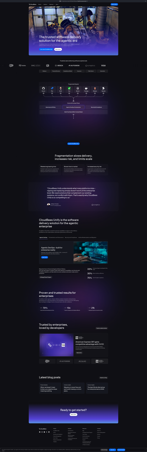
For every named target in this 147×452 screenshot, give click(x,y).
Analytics (55, 441)
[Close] (145, 450)
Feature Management (57, 436)
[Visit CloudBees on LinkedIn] (49, 432)
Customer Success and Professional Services (87, 442)
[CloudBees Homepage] (42, 428)
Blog (83, 430)
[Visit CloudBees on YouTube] (44, 432)
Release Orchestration (57, 439)
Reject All (112, 449)
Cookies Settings (104, 449)
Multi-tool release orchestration (71, 436)
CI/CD (54, 432)
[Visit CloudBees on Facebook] (39, 432)
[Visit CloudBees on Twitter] (46, 432)
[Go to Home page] (32, 4)
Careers (98, 436)
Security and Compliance (57, 434)
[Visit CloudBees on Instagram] (42, 432)
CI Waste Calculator (86, 444)
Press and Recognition (101, 432)
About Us (99, 430)
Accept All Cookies (121, 449)
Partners (98, 434)
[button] (40, 4)
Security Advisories (86, 436)
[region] (73, 450)
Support (84, 439)
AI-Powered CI (70, 430)
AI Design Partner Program (87, 432)
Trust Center (85, 434)
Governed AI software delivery (72, 433)
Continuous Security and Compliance (72, 439)
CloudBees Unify (56, 430)
